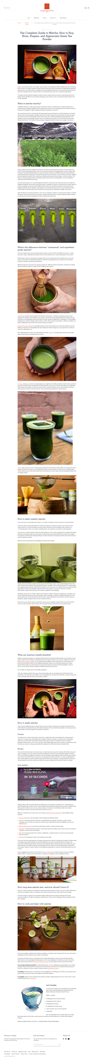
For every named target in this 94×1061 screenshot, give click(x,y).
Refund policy (35, 1051)
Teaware (36, 17)
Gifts (44, 17)
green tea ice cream (53, 968)
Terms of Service (15, 1053)
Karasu (19, 467)
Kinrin (51, 332)
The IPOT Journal (27, 23)
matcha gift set (50, 852)
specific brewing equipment (53, 813)
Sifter (20, 833)
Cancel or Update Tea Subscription (37, 1053)
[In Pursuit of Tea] (47, 8)
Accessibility (7, 1053)
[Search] (5, 8)
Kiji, (18, 384)
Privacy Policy (24, 1053)
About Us (53, 17)
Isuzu (21, 384)
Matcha (20, 87)
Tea (29, 17)
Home (19, 23)
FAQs (29, 1051)
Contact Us (14, 1051)
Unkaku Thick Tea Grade (24, 326)
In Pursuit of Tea (11, 1056)
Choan (19, 316)
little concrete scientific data (29, 661)
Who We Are (7, 1051)
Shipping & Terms (22, 1051)
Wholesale (63, 17)
